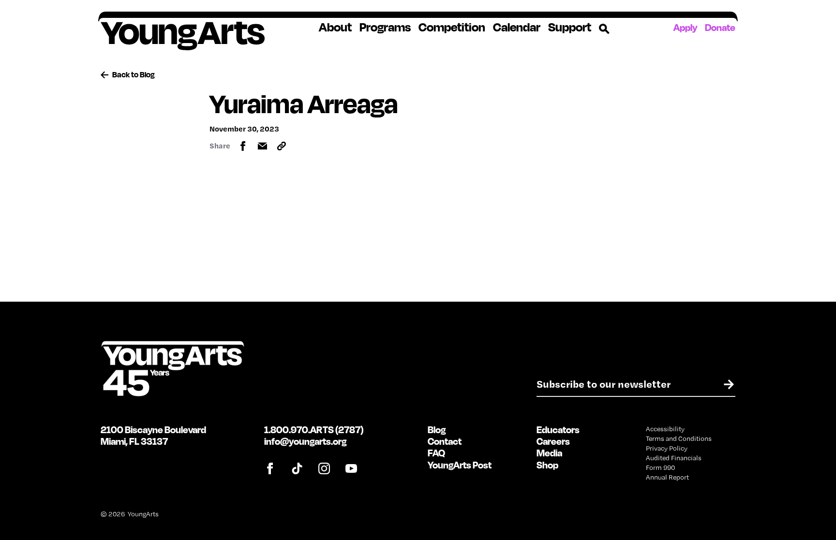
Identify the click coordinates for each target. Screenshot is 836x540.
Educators (558, 429)
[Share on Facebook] (243, 146)
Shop (547, 465)
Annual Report (667, 477)
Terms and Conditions (679, 438)
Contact (445, 441)
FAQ (436, 453)
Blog (437, 429)
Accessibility (665, 429)
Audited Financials (674, 458)
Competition (451, 27)
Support (569, 27)
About (335, 27)
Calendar (516, 27)
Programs (385, 27)
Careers (553, 441)
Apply (685, 27)
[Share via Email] (262, 146)
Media (549, 453)
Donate (720, 27)
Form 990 (660, 467)
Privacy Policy (666, 448)
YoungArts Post (460, 465)
